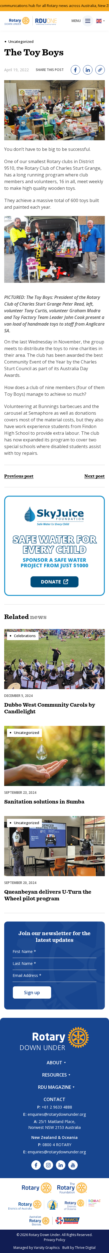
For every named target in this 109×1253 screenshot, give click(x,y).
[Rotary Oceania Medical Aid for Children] (82, 1204)
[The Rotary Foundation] (72, 1187)
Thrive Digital (85, 1247)
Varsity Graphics (47, 1247)
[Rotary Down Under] (30, 21)
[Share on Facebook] (75, 70)
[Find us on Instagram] (48, 1165)
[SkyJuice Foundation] (54, 546)
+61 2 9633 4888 (57, 1107)
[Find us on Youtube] (73, 1165)
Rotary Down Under (44, 1234)
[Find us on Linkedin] (60, 1165)
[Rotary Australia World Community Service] (54, 1220)
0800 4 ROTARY (56, 1144)
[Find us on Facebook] (36, 1165)
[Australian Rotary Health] (33, 1204)
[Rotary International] (37, 1187)
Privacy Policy (54, 1239)
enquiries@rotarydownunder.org (57, 1114)
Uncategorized (21, 41)
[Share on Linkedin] (88, 70)
